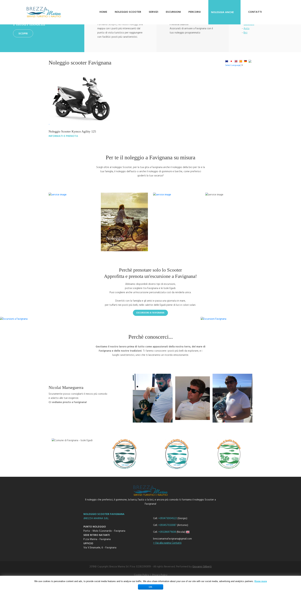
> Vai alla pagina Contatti (167, 543)
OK (150, 587)
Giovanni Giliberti (202, 567)
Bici (245, 33)
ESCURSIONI (173, 12)
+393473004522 (167, 518)
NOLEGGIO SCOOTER (128, 12)
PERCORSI (194, 12)
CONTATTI (255, 12)
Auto (246, 28)
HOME (103, 12)
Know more (260, 581)
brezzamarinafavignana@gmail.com (172, 539)
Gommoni (249, 24)
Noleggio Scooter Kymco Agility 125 (72, 131)
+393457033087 (167, 525)
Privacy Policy (159, 575)
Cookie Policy (141, 575)
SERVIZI (153, 12)
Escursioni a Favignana (150, 313)
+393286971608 (167, 532)
